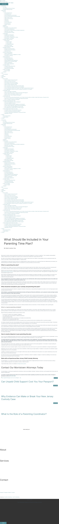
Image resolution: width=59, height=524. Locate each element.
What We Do (4, 10)
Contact (3, 118)
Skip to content (2, 0)
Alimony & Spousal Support (7, 52)
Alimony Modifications (8, 53)
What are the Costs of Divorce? (10, 81)
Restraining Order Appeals (9, 68)
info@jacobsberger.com (4, 490)
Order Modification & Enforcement (11, 15)
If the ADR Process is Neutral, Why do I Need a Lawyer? (14, 107)
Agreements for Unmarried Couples (11, 61)
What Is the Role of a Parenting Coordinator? (24, 414)
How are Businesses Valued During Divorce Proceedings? (14, 86)
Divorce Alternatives (8, 22)
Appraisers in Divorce (8, 113)
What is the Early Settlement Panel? (11, 84)
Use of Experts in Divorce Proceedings (11, 83)
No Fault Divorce (8, 23)
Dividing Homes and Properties (10, 49)
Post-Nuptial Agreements (9, 59)
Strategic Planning (3, 454)
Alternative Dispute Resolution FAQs (9, 100)
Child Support (5, 33)
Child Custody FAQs (6, 96)
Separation (7, 19)
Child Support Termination (9, 38)
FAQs (2, 77)
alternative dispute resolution (8, 271)
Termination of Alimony (9, 55)
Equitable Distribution (6, 47)
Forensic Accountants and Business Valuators (12, 111)
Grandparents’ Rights (10, 44)
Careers (3, 114)
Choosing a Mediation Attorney (10, 103)
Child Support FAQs (6, 90)
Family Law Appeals (6, 69)
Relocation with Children (9, 31)
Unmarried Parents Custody (9, 32)
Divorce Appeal (7, 70)
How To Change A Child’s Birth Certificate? (12, 99)
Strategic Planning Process (7, 9)
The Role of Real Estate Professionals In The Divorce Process (15, 112)
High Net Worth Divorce (9, 18)
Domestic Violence (3, 473)
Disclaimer (20, 493)
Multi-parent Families (8, 45)
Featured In (3, 76)
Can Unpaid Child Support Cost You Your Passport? (27, 381)
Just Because (5, 74)
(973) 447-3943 (9, 2)
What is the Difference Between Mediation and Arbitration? (15, 104)
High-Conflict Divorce (8, 17)
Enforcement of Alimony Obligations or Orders (13, 54)
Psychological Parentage (9, 46)
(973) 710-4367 (4, 489)
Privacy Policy (28, 493)
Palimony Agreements (8, 62)
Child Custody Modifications (9, 29)
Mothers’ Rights (9, 41)
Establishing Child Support (9, 34)
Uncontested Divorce (8, 12)
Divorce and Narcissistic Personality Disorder (12, 16)
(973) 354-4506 (12, 375)
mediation (55, 270)
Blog (2, 187)
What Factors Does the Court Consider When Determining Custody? (16, 98)
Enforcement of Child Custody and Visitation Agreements (14, 30)
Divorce (4, 11)
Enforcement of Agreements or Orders (11, 37)
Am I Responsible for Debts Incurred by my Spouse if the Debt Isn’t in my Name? (18, 89)
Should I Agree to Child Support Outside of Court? (13, 93)
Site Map (23, 493)
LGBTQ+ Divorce (7, 24)
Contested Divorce (8, 128)
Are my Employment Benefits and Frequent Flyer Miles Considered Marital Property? (19, 202)
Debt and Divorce (8, 165)
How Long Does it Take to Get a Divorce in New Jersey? (14, 85)
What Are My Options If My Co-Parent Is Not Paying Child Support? (16, 92)
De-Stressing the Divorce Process (9, 8)
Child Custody (5, 26)
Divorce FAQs (5, 78)
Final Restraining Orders (9, 67)
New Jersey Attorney (6, 115)
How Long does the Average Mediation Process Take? (14, 106)
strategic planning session (21, 363)
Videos (3, 75)
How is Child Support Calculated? (10, 91)
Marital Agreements (6, 56)
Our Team (5, 7)
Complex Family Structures (7, 39)
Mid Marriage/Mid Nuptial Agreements (11, 60)
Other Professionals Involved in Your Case (10, 108)
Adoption (4, 71)
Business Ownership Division (10, 48)
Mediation (5, 25)
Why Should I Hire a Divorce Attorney (11, 82)
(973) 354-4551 (5, 488)
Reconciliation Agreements (9, 63)
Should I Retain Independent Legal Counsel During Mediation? (15, 105)
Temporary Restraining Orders (10, 66)
